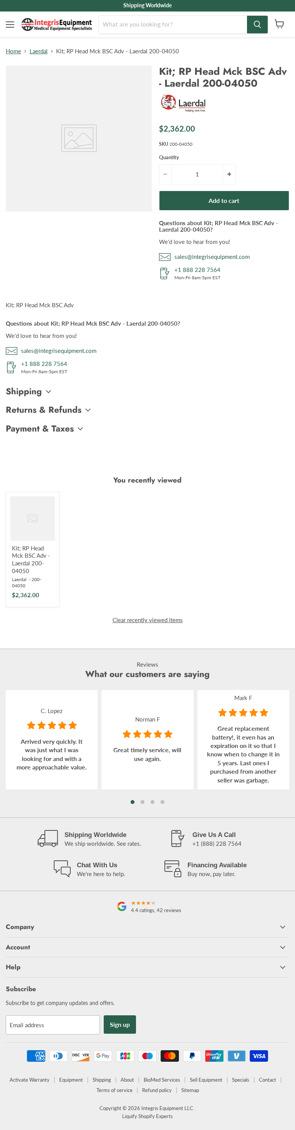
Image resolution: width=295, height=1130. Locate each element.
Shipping (102, 1080)
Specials (240, 1080)
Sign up (120, 1024)
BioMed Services (162, 1080)
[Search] (257, 24)
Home (13, 51)
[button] (132, 802)
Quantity (169, 157)
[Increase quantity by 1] (229, 174)
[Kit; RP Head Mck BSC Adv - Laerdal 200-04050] (32, 518)
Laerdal (39, 51)
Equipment (71, 1080)
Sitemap (190, 1090)
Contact (267, 1080)
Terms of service (114, 1090)
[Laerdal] (184, 113)
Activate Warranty (30, 1080)
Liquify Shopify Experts (147, 1116)
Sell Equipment (206, 1080)
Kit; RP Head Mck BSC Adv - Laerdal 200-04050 (31, 559)
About (127, 1080)
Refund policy (157, 1090)
